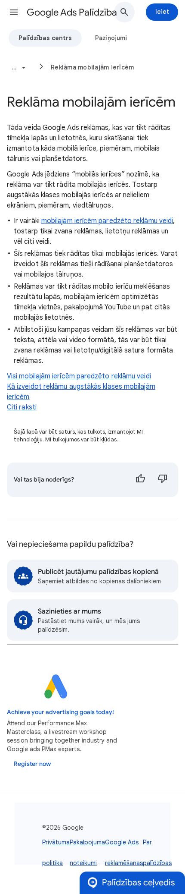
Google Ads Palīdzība (72, 12)
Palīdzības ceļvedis (138, 882)
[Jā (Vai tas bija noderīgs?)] (140, 480)
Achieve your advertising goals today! (60, 712)
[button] (13, 12)
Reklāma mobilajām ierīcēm (92, 67)
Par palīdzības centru (157, 863)
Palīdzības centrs (45, 38)
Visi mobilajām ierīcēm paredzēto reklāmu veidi (79, 376)
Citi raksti (22, 407)
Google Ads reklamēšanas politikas (124, 863)
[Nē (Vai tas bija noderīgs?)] (162, 480)
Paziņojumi (111, 38)
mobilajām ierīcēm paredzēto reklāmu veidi (107, 221)
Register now (32, 764)
